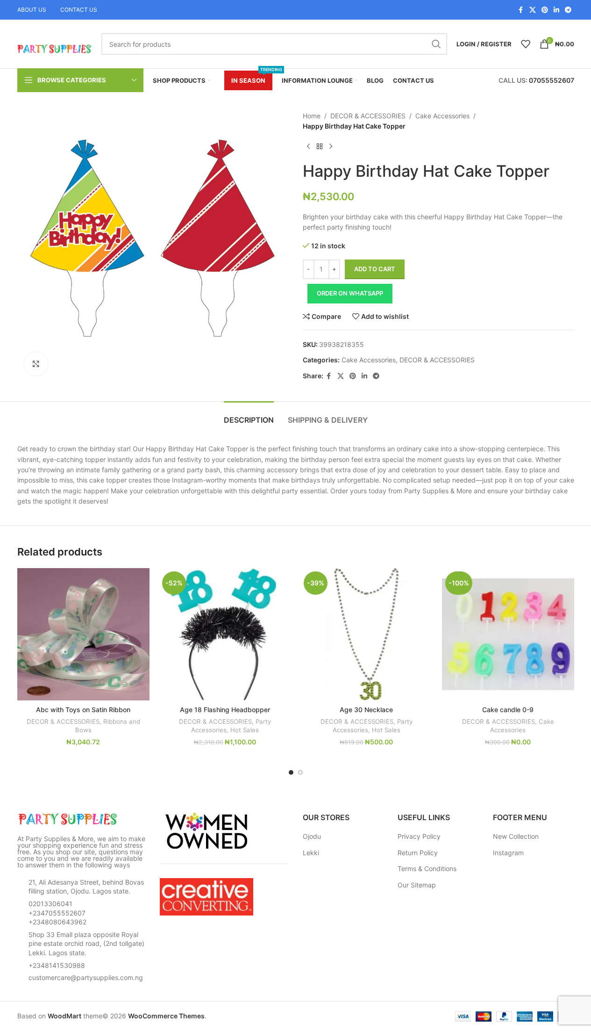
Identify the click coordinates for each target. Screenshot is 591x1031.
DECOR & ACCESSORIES (368, 116)
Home (311, 116)
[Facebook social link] (521, 10)
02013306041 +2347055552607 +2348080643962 (57, 913)
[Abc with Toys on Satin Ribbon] (83, 634)
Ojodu (312, 836)
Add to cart (374, 269)
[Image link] (68, 818)
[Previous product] (308, 146)
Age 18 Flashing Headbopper (225, 710)
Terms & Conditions (427, 868)
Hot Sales (244, 730)
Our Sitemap (417, 885)
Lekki (311, 853)
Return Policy (418, 853)
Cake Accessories (442, 116)
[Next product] (330, 146)
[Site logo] (54, 43)
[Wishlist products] (525, 44)
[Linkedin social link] (556, 10)
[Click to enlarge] (36, 363)
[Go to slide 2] (300, 772)
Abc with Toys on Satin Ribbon (83, 710)
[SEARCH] (436, 44)
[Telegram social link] (568, 10)
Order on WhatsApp (350, 293)
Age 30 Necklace (366, 710)
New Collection (516, 836)
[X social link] (533, 10)
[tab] (249, 415)
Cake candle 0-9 (508, 710)
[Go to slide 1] (291, 772)
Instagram (508, 853)
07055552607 (551, 80)
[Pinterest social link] (545, 10)
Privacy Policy (419, 836)
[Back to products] (319, 146)
